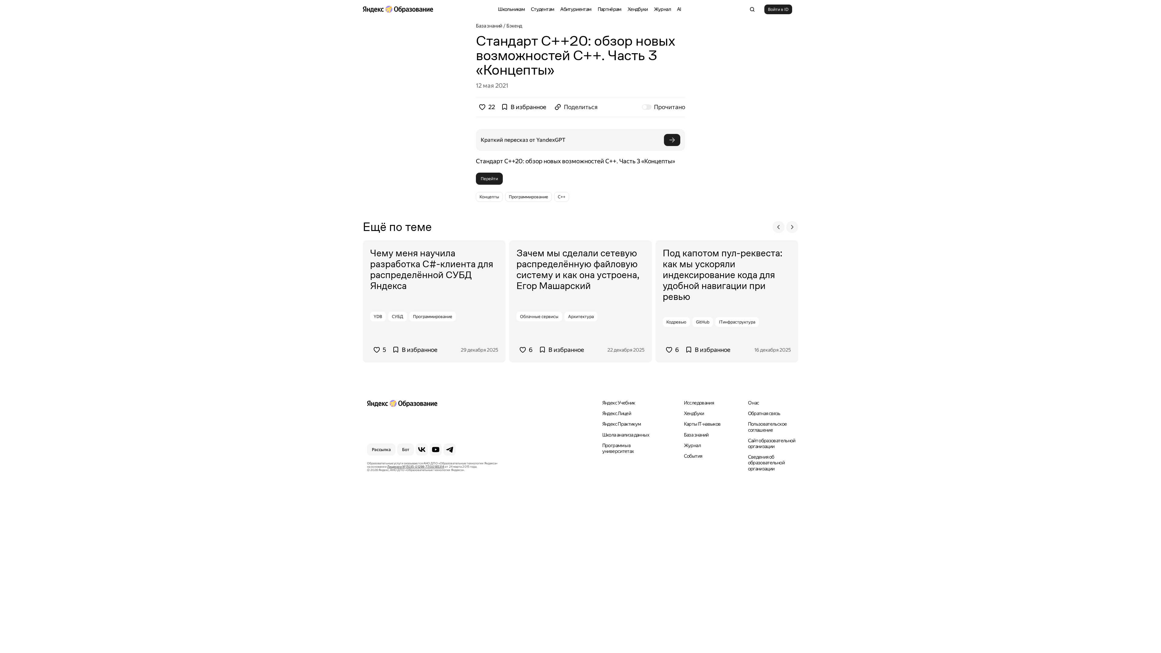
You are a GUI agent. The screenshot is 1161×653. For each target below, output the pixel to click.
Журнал (662, 9)
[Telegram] (450, 449)
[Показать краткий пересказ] (672, 140)
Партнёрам (610, 9)
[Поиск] (752, 9)
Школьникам (511, 9)
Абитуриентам (575, 9)
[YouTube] (436, 449)
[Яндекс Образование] (398, 9)
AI (679, 9)
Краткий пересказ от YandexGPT (523, 140)
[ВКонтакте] (422, 449)
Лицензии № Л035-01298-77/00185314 (415, 466)
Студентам (542, 9)
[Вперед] (792, 227)
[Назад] (778, 227)
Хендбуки (638, 9)
